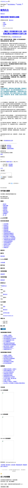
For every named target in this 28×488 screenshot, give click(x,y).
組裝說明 (3, 274)
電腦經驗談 (5, 212)
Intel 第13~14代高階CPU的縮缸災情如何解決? (14, 383)
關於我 (4, 204)
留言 (11, 161)
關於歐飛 (3, 256)
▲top (2, 168)
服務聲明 (14, 471)
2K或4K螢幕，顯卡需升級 (9, 378)
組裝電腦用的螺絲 (8, 375)
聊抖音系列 (6, 245)
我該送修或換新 (7, 360)
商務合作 (5, 466)
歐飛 (2, 154)
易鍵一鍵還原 (6, 380)
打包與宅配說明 (7, 363)
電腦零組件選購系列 (8, 233)
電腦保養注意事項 (8, 373)
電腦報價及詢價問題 (8, 234)
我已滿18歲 (3, 486)
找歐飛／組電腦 (7, 335)
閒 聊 (4, 215)
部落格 (4, 24)
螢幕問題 (5, 228)
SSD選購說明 (6, 341)
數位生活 (11, 20)
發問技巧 (5, 225)
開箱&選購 (5, 205)
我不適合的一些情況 (8, 346)
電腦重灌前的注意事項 (9, 376)
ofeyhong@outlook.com (8, 315)
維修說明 (3, 280)
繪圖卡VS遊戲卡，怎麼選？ (10, 381)
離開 (7, 486)
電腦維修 (5, 208)
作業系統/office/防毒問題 (9, 238)
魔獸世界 (5, 247)
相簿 (4, 22)
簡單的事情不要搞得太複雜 (10, 17)
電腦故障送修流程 (8, 356)
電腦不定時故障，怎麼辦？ (10, 369)
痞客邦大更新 (6, 244)
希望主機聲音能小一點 (9, 370)
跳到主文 (3, 13)
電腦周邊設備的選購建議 (9, 344)
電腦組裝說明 (19, 464)
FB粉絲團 (3, 262)
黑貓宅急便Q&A (7, 349)
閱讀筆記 (11, 165)
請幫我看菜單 (6, 231)
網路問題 (5, 230)
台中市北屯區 (6, 312)
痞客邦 (7, 161)
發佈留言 (2, 178)
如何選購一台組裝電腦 (9, 236)
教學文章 (5, 210)
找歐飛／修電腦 (7, 355)
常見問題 (9, 146)
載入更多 (2, 170)
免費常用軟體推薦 (8, 241)
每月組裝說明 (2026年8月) (9, 338)
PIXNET (6, 469)
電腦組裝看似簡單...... (8, 347)
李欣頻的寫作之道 (17, 36)
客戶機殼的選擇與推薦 (9, 343)
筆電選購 (5, 227)
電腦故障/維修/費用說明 (9, 239)
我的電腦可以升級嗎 (8, 361)
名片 (4, 25)
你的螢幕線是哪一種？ (9, 340)
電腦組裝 (5, 207)
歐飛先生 (5, 10)
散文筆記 (11, 164)
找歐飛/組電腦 (10, 148)
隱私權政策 (23, 469)
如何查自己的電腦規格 (9, 358)
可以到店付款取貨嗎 (8, 372)
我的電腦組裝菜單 (8, 336)
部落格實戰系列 (7, 242)
